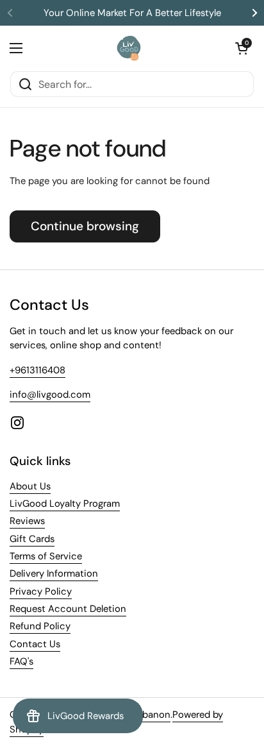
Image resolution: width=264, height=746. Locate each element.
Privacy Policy (41, 591)
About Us (30, 486)
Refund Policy (40, 626)
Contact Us (35, 644)
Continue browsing (85, 226)
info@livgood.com (50, 394)
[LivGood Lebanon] (129, 48)
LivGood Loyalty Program (65, 503)
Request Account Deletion (68, 608)
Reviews (27, 520)
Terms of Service (46, 556)
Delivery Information (54, 573)
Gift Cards (32, 538)
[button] (241, 48)
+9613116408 (37, 370)
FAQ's (21, 661)
